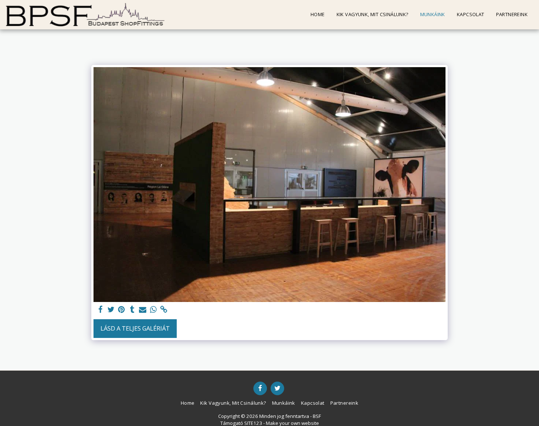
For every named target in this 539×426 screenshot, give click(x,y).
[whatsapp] (153, 310)
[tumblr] (132, 310)
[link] (164, 310)
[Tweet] (111, 310)
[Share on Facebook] (100, 310)
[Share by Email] (143, 310)
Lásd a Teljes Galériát (135, 328)
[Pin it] (121, 310)
